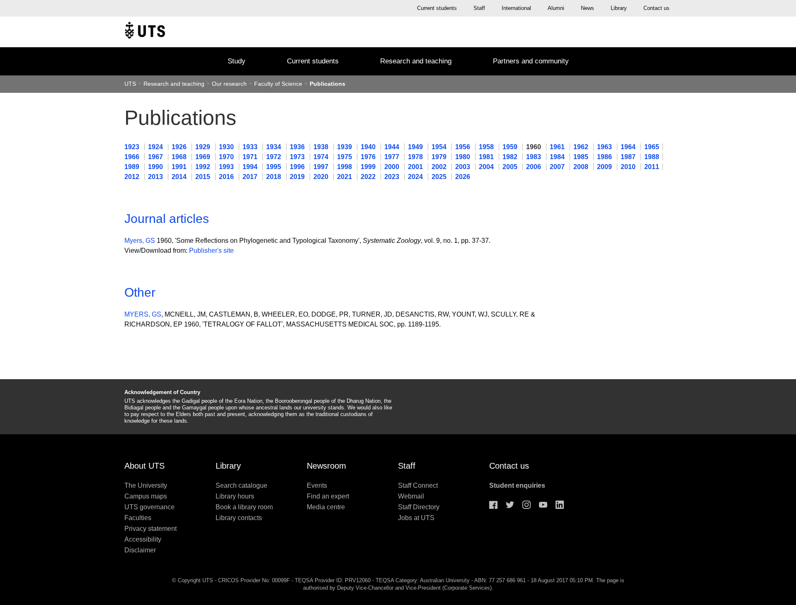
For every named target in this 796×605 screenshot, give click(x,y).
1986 (605, 156)
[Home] (144, 32)
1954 (440, 146)
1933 (251, 146)
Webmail (411, 496)
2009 (605, 166)
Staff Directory (418, 507)
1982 (510, 156)
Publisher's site (211, 250)
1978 (416, 156)
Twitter (510, 505)
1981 (487, 156)
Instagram (526, 505)
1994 (251, 166)
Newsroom (326, 465)
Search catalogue (241, 485)
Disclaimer (140, 550)
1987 (629, 156)
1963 (605, 146)
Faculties (137, 517)
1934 (274, 146)
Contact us (656, 8)
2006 (534, 166)
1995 (274, 166)
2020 (321, 176)
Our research (229, 83)
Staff (479, 8)
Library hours (235, 496)
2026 (462, 176)
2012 (132, 176)
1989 (132, 166)
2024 (416, 176)
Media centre (326, 507)
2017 (251, 176)
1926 (180, 146)
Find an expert (328, 496)
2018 (274, 176)
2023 (392, 176)
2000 (392, 166)
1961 (558, 146)
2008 (581, 166)
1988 (651, 156)
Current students (437, 8)
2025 (440, 176)
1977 (392, 156)
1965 (651, 146)
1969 (203, 156)
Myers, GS (139, 240)
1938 (321, 146)
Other (139, 292)
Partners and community (531, 61)
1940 (369, 146)
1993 (227, 166)
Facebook (493, 505)
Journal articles (166, 218)
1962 (581, 146)
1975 (345, 156)
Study (236, 61)
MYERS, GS (142, 314)
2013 (156, 176)
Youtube (543, 505)
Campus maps (145, 496)
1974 (321, 156)
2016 (227, 176)
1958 (487, 146)
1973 (298, 156)
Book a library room (244, 507)
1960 (534, 146)
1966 (132, 156)
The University (145, 485)
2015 (203, 176)
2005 (510, 166)
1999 (369, 166)
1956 (463, 146)
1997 (321, 166)
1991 (180, 166)
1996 (298, 166)
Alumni (556, 8)
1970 (227, 156)
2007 (558, 166)
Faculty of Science (279, 83)
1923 (132, 146)
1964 (629, 146)
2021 (345, 176)
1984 (558, 156)
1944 (392, 146)
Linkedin (560, 505)
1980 (463, 156)
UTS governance (149, 507)
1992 (203, 166)
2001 (416, 166)
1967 (156, 156)
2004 (487, 166)
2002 (440, 166)
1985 (581, 156)
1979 (440, 156)
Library (619, 8)
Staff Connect (418, 485)
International (516, 8)
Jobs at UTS (416, 517)
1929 (203, 146)
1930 (227, 146)
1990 (156, 166)
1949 (416, 146)
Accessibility (142, 539)
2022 (369, 176)
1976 (369, 156)
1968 (180, 156)
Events (317, 485)
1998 (345, 166)
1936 (298, 146)
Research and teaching (415, 61)
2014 (180, 176)
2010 (629, 166)
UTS (130, 83)
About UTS (144, 465)
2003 (463, 166)
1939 (345, 146)
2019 (298, 176)
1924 (156, 146)
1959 (510, 146)
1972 (274, 156)
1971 (251, 156)
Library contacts (239, 517)
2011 (651, 166)
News (587, 8)
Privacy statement (150, 528)
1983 (534, 156)
